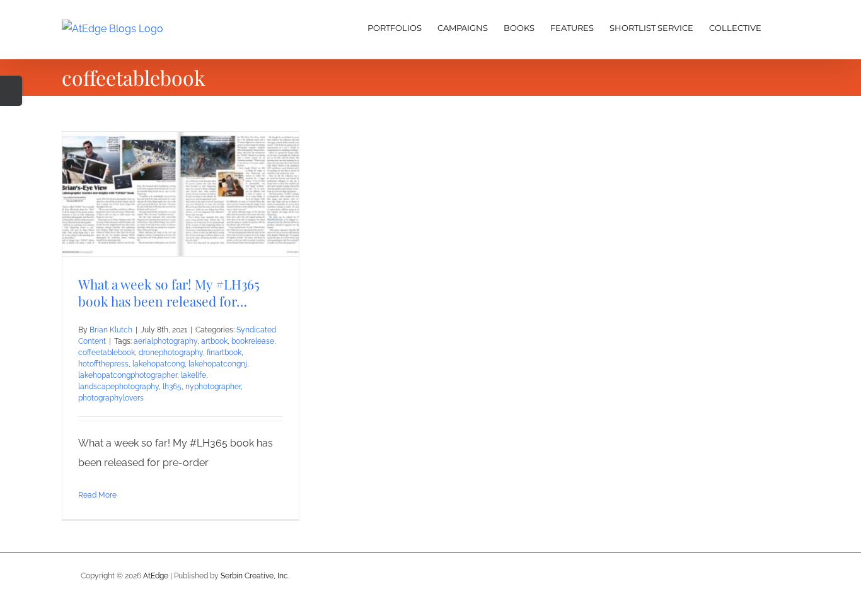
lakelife (193, 375)
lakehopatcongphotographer (127, 375)
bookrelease (252, 341)
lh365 (172, 386)
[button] (780, 26)
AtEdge (155, 575)
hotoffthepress (103, 363)
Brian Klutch (111, 329)
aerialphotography (165, 341)
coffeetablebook (106, 352)
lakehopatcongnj (217, 363)
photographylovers (111, 398)
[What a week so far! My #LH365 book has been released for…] (180, 194)
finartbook (224, 352)
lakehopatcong (158, 363)
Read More (97, 495)
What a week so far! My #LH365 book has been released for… (169, 292)
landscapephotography (118, 386)
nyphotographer (213, 386)
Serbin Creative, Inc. (255, 575)
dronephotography (171, 352)
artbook (214, 341)
